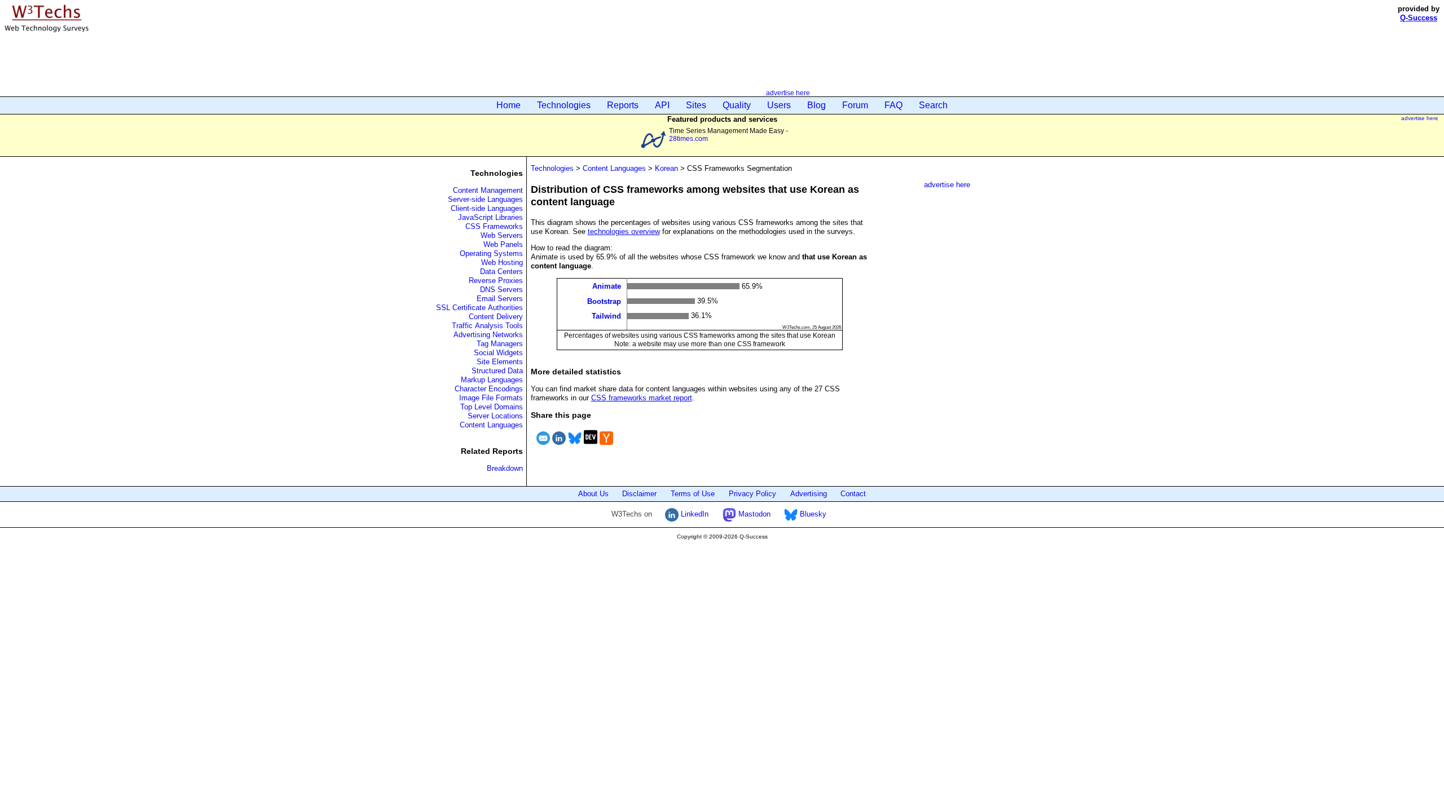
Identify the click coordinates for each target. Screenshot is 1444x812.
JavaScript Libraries (490, 217)
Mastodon (753, 514)
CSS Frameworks (494, 226)
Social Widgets (498, 352)
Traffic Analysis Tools (487, 325)
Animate (606, 286)
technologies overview (624, 231)
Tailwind (606, 316)
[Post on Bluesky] (575, 446)
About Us (593, 493)
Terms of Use (693, 493)
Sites (696, 105)
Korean (666, 168)
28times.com (688, 138)
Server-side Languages (485, 199)
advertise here (788, 92)
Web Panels (503, 244)
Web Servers (502, 235)
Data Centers (501, 271)
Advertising (808, 493)
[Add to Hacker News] (606, 446)
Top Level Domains (491, 407)
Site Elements (500, 362)
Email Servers (500, 298)
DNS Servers (501, 289)
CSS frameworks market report (641, 398)
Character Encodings (489, 389)
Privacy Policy (752, 493)
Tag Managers (500, 343)
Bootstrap (604, 301)
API (662, 105)
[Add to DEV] (590, 446)
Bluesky (812, 514)
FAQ (893, 105)
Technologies (564, 105)
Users (779, 105)
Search (933, 105)
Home (508, 105)
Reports (623, 105)
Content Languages (491, 425)
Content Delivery (496, 316)
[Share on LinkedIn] (559, 446)
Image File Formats (491, 398)
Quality (737, 105)
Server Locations (495, 416)
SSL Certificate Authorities (479, 307)
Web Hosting (502, 262)
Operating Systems (491, 253)
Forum (855, 105)
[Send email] (543, 446)
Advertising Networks (488, 334)
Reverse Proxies (496, 280)
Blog (816, 105)
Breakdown (505, 468)
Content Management (488, 190)
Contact (853, 493)
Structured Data (497, 371)
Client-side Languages (487, 208)
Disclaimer (639, 493)
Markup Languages (492, 380)
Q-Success (1418, 18)
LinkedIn (693, 514)
